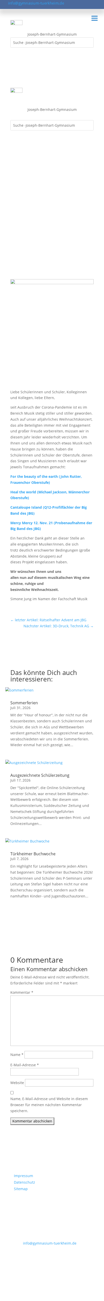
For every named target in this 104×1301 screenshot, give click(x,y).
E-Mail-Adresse (24, 1064)
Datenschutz (24, 1182)
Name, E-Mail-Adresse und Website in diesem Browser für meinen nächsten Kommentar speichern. (49, 1104)
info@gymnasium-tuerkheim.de (36, 3)
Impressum (23, 1175)
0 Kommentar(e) (27, 222)
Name (16, 1054)
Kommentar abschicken (32, 1121)
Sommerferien (24, 703)
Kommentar (21, 992)
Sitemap (21, 1188)
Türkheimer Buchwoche (33, 854)
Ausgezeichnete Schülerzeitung (39, 775)
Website (17, 1082)
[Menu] (94, 18)
